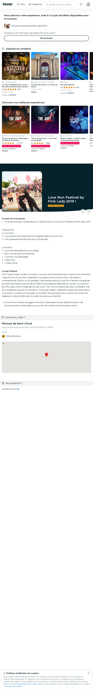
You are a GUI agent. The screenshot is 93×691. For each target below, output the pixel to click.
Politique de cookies (12, 686)
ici (18, 389)
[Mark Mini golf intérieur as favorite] (85, 54)
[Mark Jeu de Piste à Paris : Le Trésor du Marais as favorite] (56, 54)
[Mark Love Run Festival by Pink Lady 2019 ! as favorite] (88, 211)
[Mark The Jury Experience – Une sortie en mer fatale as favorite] (56, 108)
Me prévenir (46, 38)
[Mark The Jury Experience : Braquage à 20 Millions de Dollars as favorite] (26, 108)
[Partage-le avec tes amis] (82, 211)
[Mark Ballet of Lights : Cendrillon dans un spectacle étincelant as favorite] (85, 108)
